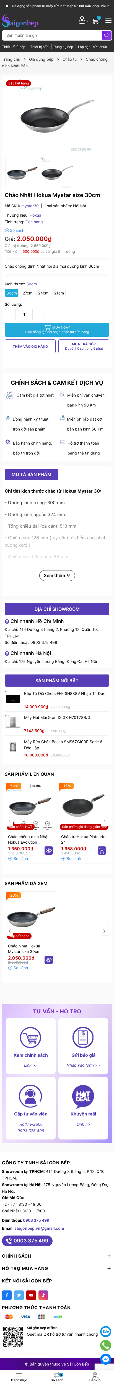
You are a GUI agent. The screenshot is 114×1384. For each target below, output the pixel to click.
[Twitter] (19, 1295)
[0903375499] (105, 1345)
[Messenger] (105, 1359)
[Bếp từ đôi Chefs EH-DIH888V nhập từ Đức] (13, 698)
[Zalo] (105, 1331)
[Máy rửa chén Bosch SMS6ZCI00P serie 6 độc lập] (13, 747)
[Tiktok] (43, 1295)
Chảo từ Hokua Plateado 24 (83, 839)
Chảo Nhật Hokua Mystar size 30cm (24, 949)
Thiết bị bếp (39, 47)
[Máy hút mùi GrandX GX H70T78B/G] (13, 722)
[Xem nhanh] (49, 850)
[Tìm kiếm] (107, 35)
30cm (11, 293)
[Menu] (107, 19)
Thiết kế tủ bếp (14, 47)
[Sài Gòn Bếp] (20, 20)
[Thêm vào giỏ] (102, 850)
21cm (59, 293)
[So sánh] (14, 230)
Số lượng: (13, 304)
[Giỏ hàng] (96, 20)
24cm (43, 293)
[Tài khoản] (82, 20)
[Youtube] (31, 1295)
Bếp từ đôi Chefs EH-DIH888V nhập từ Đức (64, 693)
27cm (27, 293)
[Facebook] (7, 1295)
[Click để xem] (57, 116)
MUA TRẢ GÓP (84, 346)
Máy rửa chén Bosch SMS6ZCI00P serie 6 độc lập (63, 744)
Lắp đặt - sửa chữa (92, 47)
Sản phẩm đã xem (26, 883)
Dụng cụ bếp (63, 47)
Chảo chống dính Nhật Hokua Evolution (28, 839)
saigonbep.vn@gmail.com (39, 1228)
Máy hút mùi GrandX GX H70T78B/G (57, 717)
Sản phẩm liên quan (29, 774)
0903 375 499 (43, 642)
